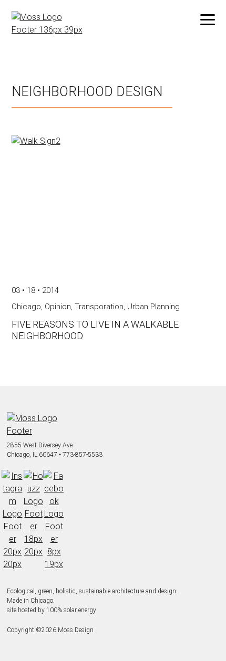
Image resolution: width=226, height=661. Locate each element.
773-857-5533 (82, 454)
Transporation (99, 306)
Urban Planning (153, 306)
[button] (207, 20)
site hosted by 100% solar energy (51, 610)
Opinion (58, 306)
